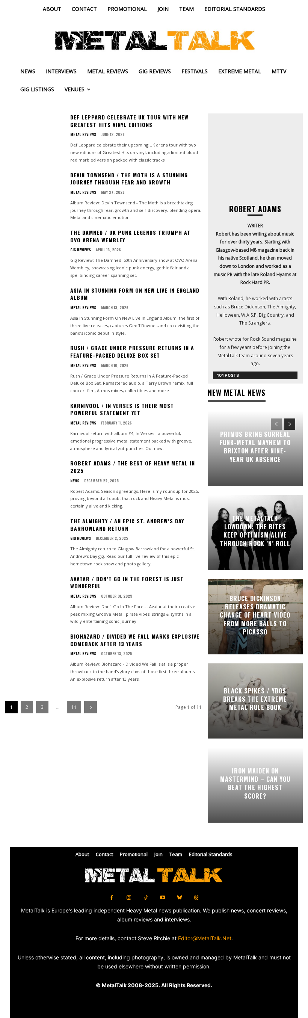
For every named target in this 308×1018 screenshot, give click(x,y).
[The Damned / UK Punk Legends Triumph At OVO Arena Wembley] (34, 253)
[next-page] (90, 707)
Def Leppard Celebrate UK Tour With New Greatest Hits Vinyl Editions (129, 120)
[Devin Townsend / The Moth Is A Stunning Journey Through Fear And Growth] (34, 196)
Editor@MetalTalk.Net (204, 938)
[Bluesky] (179, 897)
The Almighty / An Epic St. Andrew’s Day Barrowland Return (127, 524)
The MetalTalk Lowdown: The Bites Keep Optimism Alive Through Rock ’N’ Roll (255, 531)
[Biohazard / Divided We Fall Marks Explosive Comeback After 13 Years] (34, 657)
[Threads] (196, 897)
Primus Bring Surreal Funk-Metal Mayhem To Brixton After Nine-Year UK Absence (255, 447)
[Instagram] (128, 897)
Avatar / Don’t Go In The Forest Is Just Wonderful (127, 582)
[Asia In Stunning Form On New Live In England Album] (34, 311)
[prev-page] (276, 424)
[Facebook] (111, 897)
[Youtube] (162, 897)
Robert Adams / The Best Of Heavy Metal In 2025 (132, 466)
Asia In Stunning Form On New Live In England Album (134, 294)
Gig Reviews (80, 250)
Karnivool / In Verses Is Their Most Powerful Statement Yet (122, 409)
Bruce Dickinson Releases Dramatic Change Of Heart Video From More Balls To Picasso (255, 615)
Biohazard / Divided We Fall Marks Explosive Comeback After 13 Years (134, 640)
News (74, 481)
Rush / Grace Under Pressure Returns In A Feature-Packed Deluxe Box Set (132, 351)
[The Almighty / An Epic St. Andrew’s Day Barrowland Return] (34, 542)
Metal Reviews (83, 134)
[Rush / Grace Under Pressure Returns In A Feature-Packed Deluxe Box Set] (34, 369)
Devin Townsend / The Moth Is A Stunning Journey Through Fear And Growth (129, 178)
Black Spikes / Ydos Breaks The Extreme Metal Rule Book (255, 699)
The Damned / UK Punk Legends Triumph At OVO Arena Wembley (130, 236)
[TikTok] (145, 897)
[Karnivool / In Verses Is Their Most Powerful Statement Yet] (34, 427)
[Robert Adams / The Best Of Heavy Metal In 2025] (34, 484)
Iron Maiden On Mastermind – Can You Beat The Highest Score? (255, 783)
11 (74, 707)
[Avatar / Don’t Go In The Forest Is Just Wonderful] (34, 600)
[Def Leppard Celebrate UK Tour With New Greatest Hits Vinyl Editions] (34, 138)
